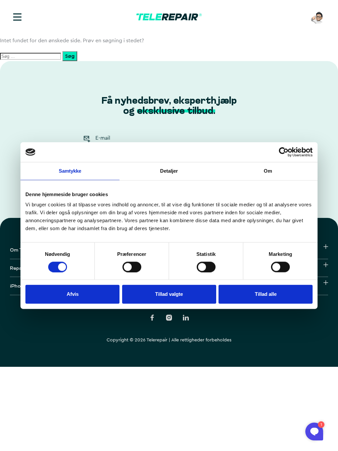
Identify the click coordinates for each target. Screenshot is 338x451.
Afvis (73, 294)
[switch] (131, 266)
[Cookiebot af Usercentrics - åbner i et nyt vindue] (284, 152)
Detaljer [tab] (169, 171)
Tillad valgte (169, 294)
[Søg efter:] (31, 56)
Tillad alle (266, 294)
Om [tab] (268, 171)
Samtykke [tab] (70, 171)
